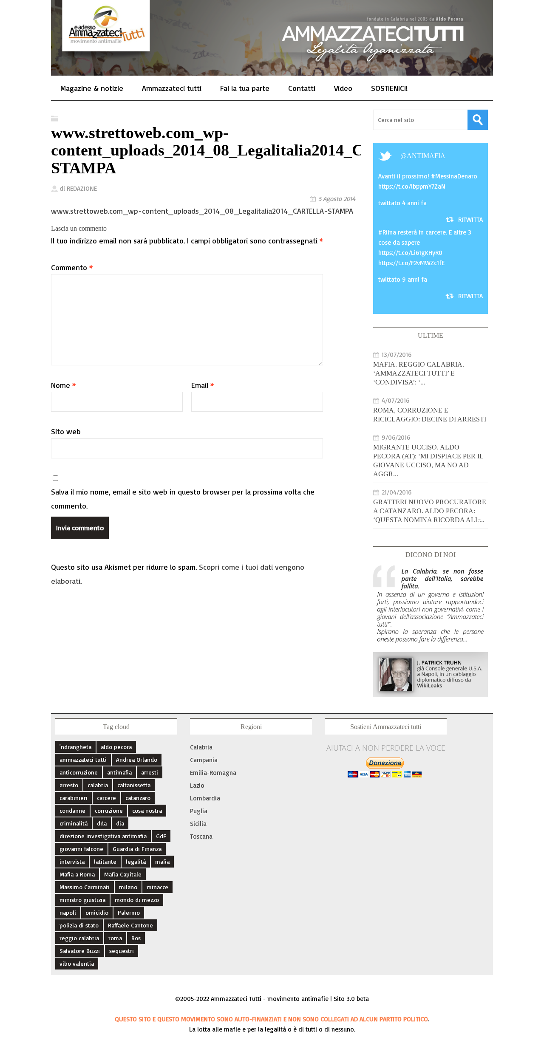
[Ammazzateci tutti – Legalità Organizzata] (272, 66)
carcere (106, 797)
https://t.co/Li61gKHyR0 (410, 253)
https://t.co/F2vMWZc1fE (411, 263)
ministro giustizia (82, 899)
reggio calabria (79, 937)
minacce (157, 886)
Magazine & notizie (91, 88)
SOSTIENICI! (389, 88)
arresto (69, 785)
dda (102, 823)
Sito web (66, 431)
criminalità (74, 823)
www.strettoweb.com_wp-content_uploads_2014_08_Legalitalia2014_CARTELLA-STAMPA (202, 210)
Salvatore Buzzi (80, 950)
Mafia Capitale (123, 874)
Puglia (198, 811)
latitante (105, 861)
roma (115, 937)
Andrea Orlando (136, 759)
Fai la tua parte (244, 88)
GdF (161, 835)
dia (120, 823)
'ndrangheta (75, 746)
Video (343, 88)
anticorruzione (79, 772)
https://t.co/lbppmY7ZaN (411, 186)
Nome (63, 385)
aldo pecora (116, 746)
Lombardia (205, 798)
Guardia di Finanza (137, 848)
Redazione (82, 188)
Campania (204, 760)
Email (202, 385)
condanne (72, 810)
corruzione (109, 810)
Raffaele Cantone (130, 925)
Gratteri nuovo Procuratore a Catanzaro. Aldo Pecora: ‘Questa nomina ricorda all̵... (429, 510)
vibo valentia (77, 963)
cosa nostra (147, 810)
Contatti (301, 88)
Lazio (197, 785)
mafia (162, 861)
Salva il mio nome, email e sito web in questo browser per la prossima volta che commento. (182, 498)
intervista (72, 861)
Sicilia (198, 824)
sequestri (121, 950)
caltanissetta (133, 785)
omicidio (96, 912)
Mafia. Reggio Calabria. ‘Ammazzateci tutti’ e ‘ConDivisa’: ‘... (418, 373)
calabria (98, 785)
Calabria (201, 747)
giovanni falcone (81, 848)
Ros (136, 937)
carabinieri (74, 797)
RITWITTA (470, 219)
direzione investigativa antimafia (103, 835)
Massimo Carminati (85, 886)
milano (128, 886)
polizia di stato (79, 925)
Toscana (201, 836)
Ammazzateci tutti (171, 88)
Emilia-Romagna (213, 773)
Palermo (129, 912)
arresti (149, 772)
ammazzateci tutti (83, 759)
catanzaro (137, 797)
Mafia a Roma (77, 874)
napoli (68, 912)
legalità (136, 861)
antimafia (426, 155)
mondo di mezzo (137, 899)
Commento (72, 267)
